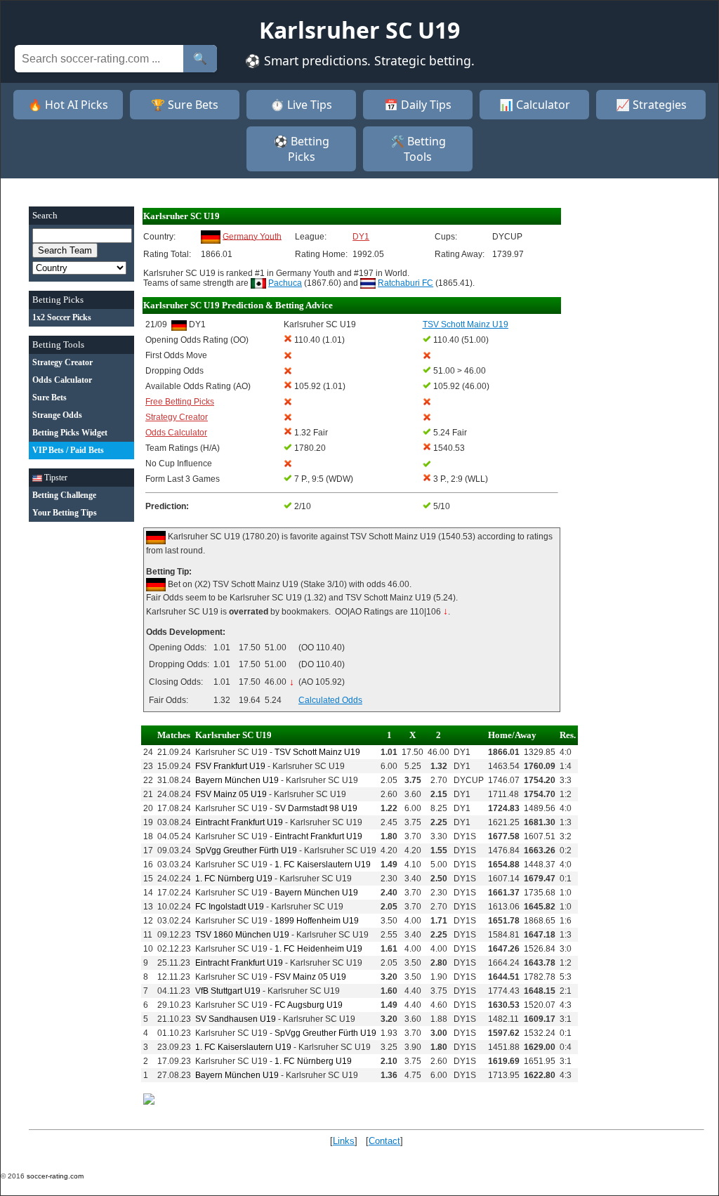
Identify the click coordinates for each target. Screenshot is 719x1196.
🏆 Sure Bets (184, 104)
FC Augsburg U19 (309, 1005)
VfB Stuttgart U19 (227, 991)
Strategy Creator (176, 417)
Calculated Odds (330, 700)
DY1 (360, 237)
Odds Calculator (176, 433)
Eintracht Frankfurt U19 (239, 822)
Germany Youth (252, 236)
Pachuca (285, 283)
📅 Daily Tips (417, 104)
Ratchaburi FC (405, 283)
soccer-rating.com (55, 1176)
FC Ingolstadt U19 (229, 907)
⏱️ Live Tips (301, 104)
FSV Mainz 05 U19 (231, 794)
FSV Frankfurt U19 (230, 766)
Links (344, 1141)
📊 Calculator (534, 104)
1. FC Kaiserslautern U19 (323, 864)
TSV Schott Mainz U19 (317, 752)
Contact (384, 1141)
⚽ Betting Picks (301, 148)
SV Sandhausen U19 (235, 1019)
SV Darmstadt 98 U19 (316, 808)
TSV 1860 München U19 (242, 935)
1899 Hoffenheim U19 (317, 921)
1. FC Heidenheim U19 (318, 949)
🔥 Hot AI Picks (68, 104)
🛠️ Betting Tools (418, 148)
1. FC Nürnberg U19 (233, 878)
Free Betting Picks (179, 402)
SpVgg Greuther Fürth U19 (246, 850)
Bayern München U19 (237, 780)
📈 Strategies (651, 104)
